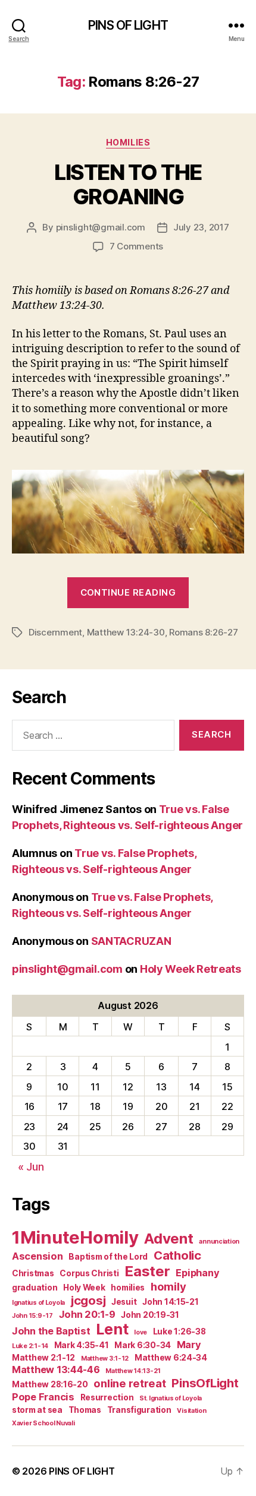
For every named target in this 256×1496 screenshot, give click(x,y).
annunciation (219, 1241)
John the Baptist (51, 1331)
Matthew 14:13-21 (133, 1371)
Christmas (33, 1273)
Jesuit (123, 1302)
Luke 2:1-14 (30, 1346)
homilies (128, 1287)
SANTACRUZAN (131, 941)
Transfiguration (139, 1410)
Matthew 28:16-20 (50, 1384)
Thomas (84, 1410)
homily (168, 1286)
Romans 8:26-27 (203, 632)
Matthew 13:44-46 (56, 1369)
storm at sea (37, 1410)
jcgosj (88, 1300)
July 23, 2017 (201, 227)
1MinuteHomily (75, 1237)
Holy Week (84, 1287)
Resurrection (107, 1397)
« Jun (31, 1166)
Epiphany (197, 1273)
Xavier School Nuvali (43, 1423)
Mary (189, 1344)
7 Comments (136, 246)
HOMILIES (128, 142)
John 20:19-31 (150, 1315)
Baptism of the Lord (108, 1256)
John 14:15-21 (170, 1302)
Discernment (55, 632)
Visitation (191, 1411)
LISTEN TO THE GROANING (128, 184)
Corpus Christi (89, 1273)
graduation (34, 1287)
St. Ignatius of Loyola (170, 1398)
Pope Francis (43, 1397)
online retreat (129, 1383)
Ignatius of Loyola (38, 1303)
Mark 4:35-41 (81, 1345)
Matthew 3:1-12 (105, 1358)
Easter (147, 1271)
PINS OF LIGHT (128, 25)
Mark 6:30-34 (142, 1345)
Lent (112, 1329)
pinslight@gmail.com (100, 227)
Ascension (37, 1256)
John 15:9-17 (32, 1316)
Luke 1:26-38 (179, 1331)
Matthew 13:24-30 (126, 632)
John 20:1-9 (87, 1314)
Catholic (177, 1255)
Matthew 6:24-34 (171, 1357)
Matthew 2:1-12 (43, 1357)
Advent (168, 1238)
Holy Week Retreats (190, 969)
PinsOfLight (204, 1382)
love (140, 1332)
